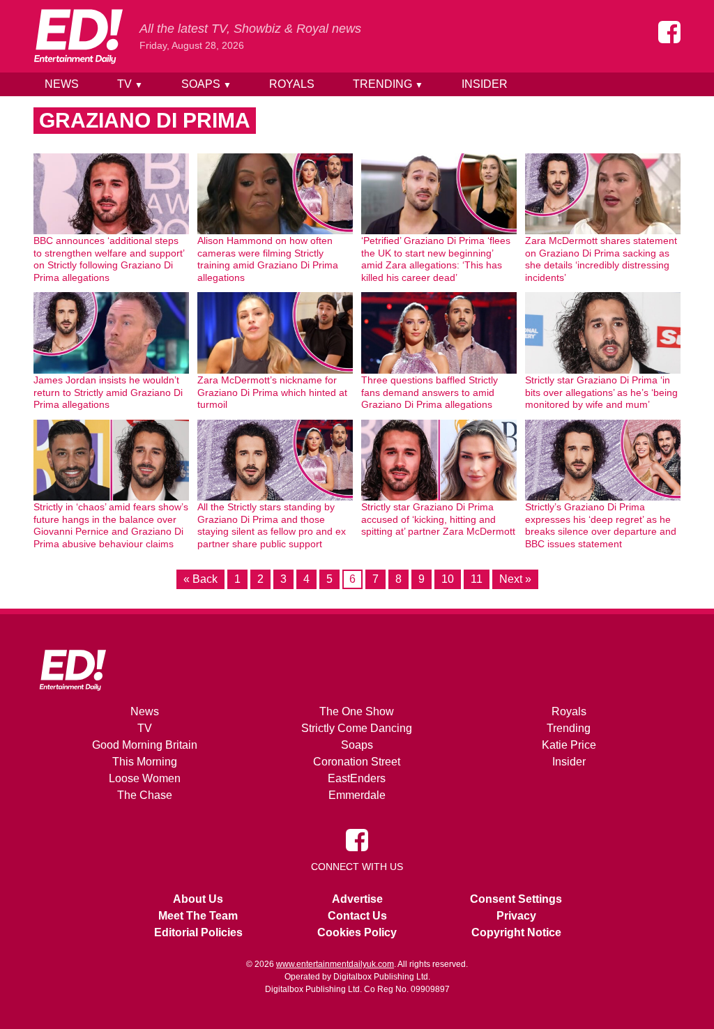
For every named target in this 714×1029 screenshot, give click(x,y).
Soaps (206, 84)
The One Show (356, 711)
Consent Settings (516, 899)
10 (447, 579)
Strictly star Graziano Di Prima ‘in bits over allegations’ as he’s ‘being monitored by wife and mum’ (601, 392)
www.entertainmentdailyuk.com (335, 964)
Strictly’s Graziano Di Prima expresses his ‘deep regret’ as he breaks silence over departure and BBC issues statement (600, 525)
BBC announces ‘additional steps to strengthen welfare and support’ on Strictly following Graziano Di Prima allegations (108, 259)
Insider (485, 84)
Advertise (357, 899)
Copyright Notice (516, 932)
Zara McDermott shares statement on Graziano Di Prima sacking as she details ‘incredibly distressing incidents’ (601, 259)
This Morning (144, 762)
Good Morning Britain (144, 745)
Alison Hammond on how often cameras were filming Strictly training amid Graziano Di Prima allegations (267, 259)
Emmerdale (357, 795)
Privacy (516, 916)
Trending (388, 84)
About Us (198, 899)
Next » (515, 579)
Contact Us (357, 916)
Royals (291, 84)
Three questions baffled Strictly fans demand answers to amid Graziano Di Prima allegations (429, 392)
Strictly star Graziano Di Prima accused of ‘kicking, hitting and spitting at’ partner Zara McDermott (438, 519)
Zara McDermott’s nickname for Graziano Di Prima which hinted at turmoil (272, 392)
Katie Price (569, 745)
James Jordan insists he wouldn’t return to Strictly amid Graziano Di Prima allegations (108, 392)
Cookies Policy (357, 932)
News (62, 84)
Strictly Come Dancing (356, 728)
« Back (200, 579)
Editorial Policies (198, 932)
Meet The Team (198, 916)
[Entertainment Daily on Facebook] (669, 32)
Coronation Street (356, 762)
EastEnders (357, 778)
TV (130, 84)
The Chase (144, 795)
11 (477, 579)
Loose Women (145, 778)
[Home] (78, 36)
